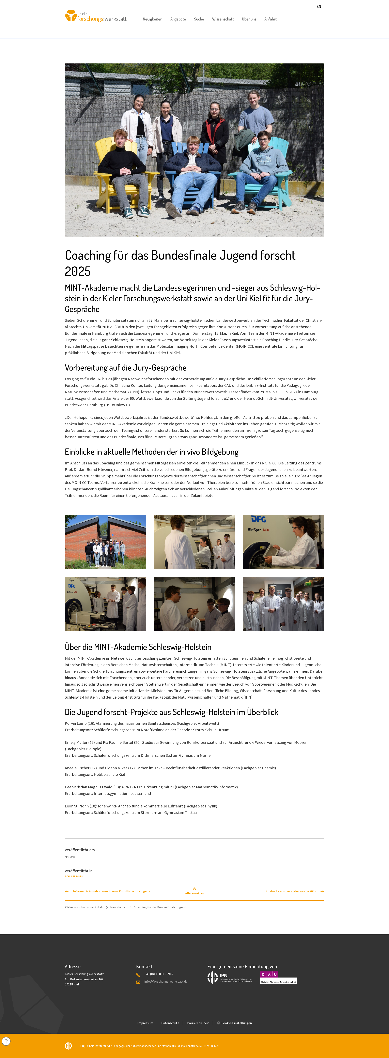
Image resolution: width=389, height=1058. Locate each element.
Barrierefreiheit (198, 1023)
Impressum (145, 1023)
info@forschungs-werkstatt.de (165, 981)
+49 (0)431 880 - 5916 (158, 974)
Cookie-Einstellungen (236, 1023)
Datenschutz (170, 1023)
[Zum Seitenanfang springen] (6, 1041)
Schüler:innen (74, 876)
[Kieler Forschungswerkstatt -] (96, 20)
